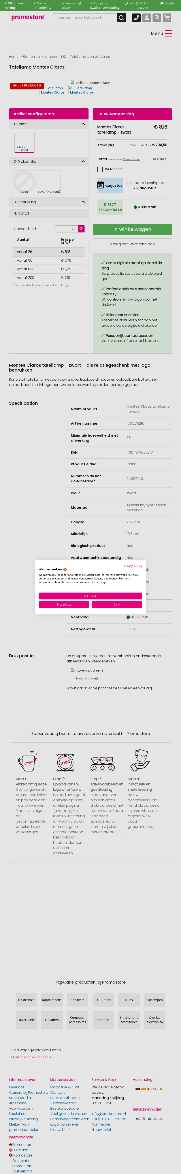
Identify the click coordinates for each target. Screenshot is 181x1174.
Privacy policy (132, 566)
